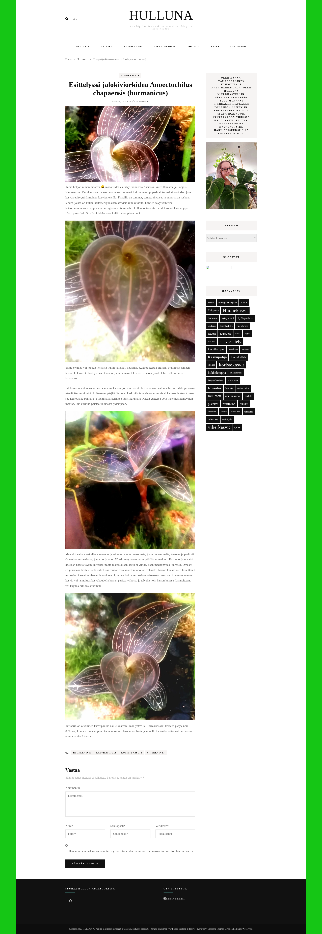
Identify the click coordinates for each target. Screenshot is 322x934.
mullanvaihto (243, 388)
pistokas (213, 404)
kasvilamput (216, 349)
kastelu (211, 341)
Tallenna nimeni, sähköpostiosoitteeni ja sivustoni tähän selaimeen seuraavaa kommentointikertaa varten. (130, 851)
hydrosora (212, 318)
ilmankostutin (226, 326)
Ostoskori (238, 46)
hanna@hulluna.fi (175, 898)
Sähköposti (117, 825)
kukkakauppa (217, 372)
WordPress (247, 929)
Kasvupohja (217, 357)
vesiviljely (227, 419)
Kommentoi (72, 787)
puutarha (229, 404)
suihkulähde (235, 411)
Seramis (224, 411)
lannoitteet (233, 380)
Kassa (215, 46)
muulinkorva (232, 396)
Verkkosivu (162, 825)
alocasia (211, 302)
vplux (237, 427)
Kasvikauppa (133, 46)
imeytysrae (242, 326)
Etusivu (107, 46)
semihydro (212, 411)
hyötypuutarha (245, 318)
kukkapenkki (236, 372)
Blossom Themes (216, 929)
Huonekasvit (130, 76)
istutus (212, 333)
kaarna (237, 334)
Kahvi (247, 333)
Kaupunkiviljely (238, 357)
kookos (211, 365)
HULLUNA (161, 15)
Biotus (244, 302)
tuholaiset (213, 419)
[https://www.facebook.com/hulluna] (70, 900)
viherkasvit (156, 753)
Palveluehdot (165, 46)
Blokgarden (213, 310)
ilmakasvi (212, 326)
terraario (248, 411)
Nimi (69, 825)
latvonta (229, 388)
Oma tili (193, 46)
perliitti (248, 396)
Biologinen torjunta (227, 302)
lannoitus (214, 388)
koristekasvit (131, 753)
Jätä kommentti (142, 101)
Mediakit (83, 46)
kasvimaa (233, 349)
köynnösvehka (215, 380)
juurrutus (225, 333)
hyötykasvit (228, 318)
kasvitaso (245, 349)
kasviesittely (106, 753)
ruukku (244, 403)
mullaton (214, 396)
